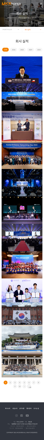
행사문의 (29, 408)
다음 (30, 387)
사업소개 (14, 408)
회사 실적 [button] (28, 29)
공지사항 (21, 408)
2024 (30, 49)
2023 (39, 49)
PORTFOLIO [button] (7, 29)
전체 (5, 49)
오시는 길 (36, 408)
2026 (13, 49)
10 (19, 386)
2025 (22, 49)
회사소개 (7, 408)
